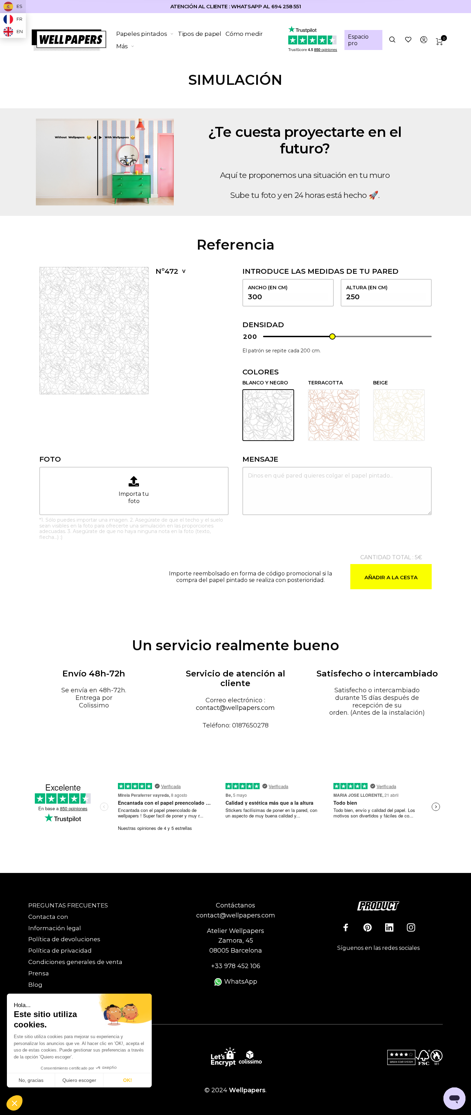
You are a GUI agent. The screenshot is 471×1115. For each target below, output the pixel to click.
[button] (14, 1103)
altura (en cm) (367, 287)
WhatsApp (239, 981)
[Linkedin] (389, 927)
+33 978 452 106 (235, 966)
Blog (35, 984)
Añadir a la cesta (391, 577)
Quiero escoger (79, 1080)
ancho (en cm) (268, 287)
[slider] (332, 336)
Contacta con (48, 916)
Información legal (54, 928)
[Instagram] (411, 927)
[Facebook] (346, 927)
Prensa (38, 973)
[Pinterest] (367, 927)
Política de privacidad (60, 950)
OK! (127, 1080)
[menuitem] (147, 34)
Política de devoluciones (64, 939)
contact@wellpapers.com (235, 708)
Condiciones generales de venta (75, 961)
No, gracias (31, 1080)
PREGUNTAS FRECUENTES (68, 905)
